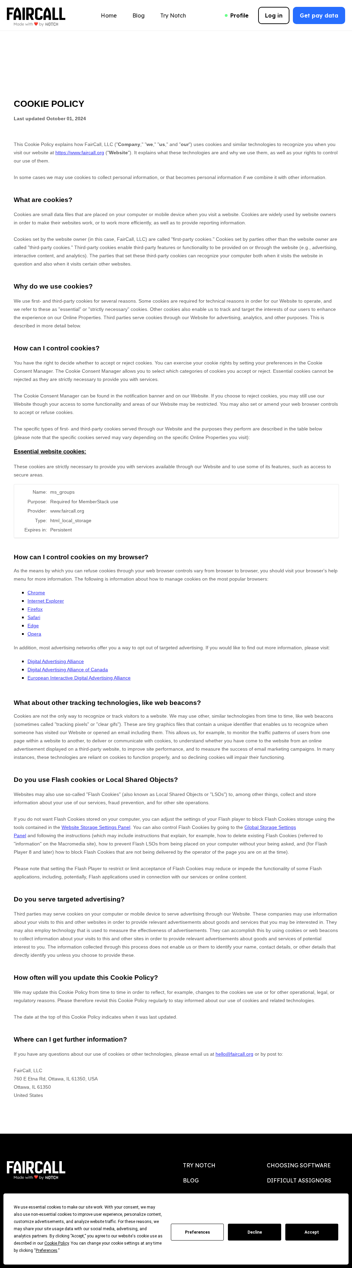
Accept (312, 1232)
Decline (255, 1232)
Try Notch (173, 15)
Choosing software (299, 1165)
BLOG (191, 1180)
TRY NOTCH (199, 1165)
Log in (274, 15)
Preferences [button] (46, 1250)
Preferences (197, 1232)
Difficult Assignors (299, 1180)
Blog (138, 15)
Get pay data (319, 15)
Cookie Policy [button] (56, 1243)
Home (109, 15)
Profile (239, 15)
